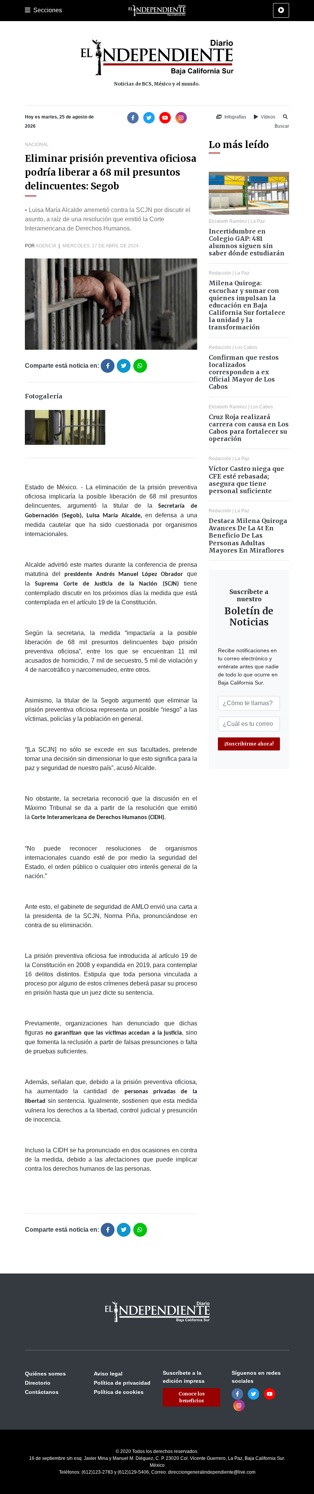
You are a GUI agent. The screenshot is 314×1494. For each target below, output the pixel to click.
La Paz (257, 221)
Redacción (220, 273)
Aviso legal (108, 1374)
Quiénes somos (45, 1374)
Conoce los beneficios (191, 1397)
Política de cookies (119, 1392)
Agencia (46, 245)
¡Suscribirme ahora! (249, 744)
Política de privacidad (122, 1383)
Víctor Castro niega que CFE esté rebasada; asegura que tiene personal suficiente (246, 480)
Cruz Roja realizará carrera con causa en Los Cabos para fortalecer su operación (249, 428)
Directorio (38, 1383)
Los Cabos (246, 347)
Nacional (37, 144)
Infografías (234, 117)
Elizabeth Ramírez (228, 221)
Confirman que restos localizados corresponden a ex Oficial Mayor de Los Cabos (244, 372)
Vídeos (267, 117)
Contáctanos (42, 1392)
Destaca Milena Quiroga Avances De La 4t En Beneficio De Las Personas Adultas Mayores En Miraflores (248, 535)
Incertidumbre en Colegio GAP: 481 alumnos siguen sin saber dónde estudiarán (247, 242)
